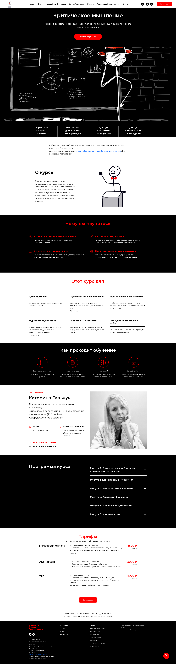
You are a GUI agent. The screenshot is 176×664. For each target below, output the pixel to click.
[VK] (151, 4)
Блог (40, 4)
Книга (125, 4)
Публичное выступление (98, 643)
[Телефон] (142, 4)
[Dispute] (147, 4)
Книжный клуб (51, 4)
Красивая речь (95, 631)
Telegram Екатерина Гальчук (38, 654)
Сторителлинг (94, 646)
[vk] (33, 634)
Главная (62, 628)
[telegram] (30, 634)
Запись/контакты (76, 4)
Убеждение (93, 640)
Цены (63, 4)
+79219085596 (39, 650)
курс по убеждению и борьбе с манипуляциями (98, 151)
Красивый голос (95, 634)
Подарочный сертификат (108, 4)
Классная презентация (97, 628)
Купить (90, 4)
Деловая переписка (96, 637)
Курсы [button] (32, 4)
